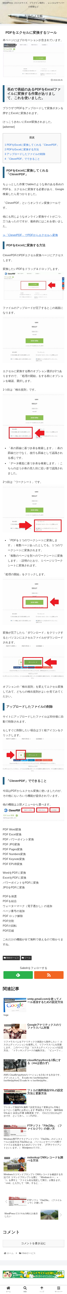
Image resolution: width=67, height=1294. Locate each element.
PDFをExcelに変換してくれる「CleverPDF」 (32, 144)
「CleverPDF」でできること (22, 158)
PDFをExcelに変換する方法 (22, 149)
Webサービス (12, 958)
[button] (60, 677)
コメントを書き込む (33, 1243)
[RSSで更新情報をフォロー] (49, 975)
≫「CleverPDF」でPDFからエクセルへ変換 (30, 235)
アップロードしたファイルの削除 (25, 154)
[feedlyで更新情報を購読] (18, 975)
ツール (27, 958)
